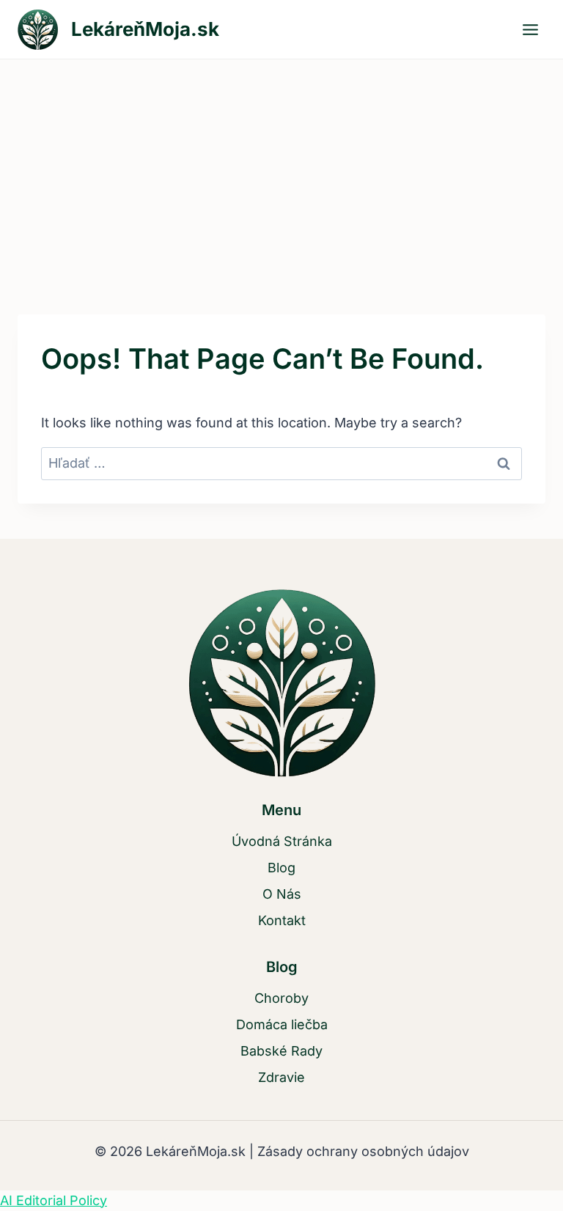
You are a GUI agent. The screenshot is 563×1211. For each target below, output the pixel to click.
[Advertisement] (281, 169)
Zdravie (281, 1077)
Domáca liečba (282, 1024)
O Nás (281, 894)
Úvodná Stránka (282, 841)
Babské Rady (281, 1051)
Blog (281, 867)
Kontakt (282, 920)
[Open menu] (530, 29)
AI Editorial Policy (53, 1200)
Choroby (281, 998)
